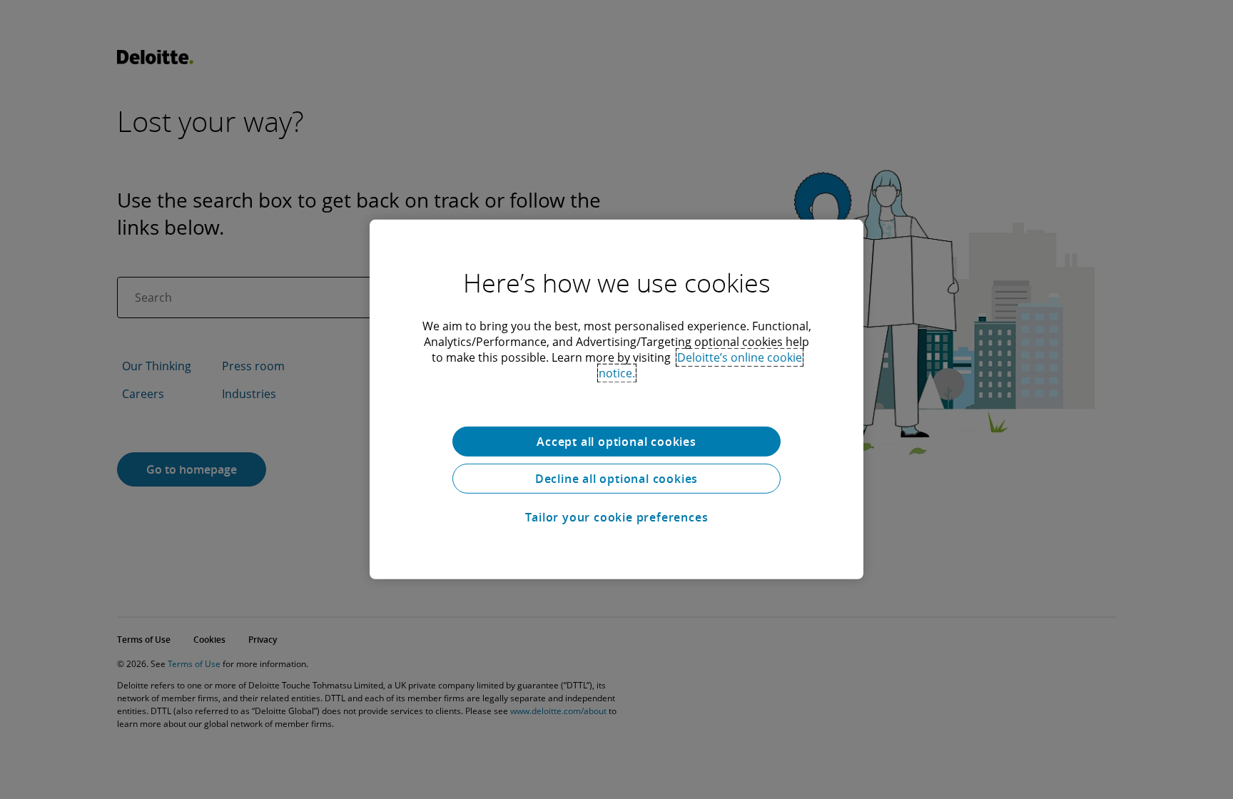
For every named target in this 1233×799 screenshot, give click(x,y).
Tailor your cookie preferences (617, 517)
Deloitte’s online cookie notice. (700, 365)
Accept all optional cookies (616, 441)
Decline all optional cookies (616, 479)
